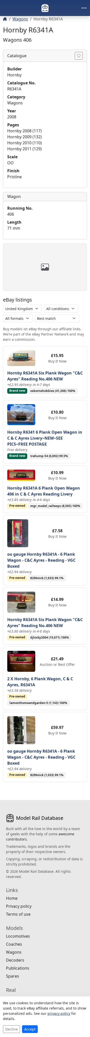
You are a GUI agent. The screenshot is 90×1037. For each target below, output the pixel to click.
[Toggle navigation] (84, 8)
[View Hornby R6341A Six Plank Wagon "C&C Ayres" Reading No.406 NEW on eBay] (21, 357)
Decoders (15, 960)
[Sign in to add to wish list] (79, 56)
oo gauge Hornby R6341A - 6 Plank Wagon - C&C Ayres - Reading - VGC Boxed (41, 560)
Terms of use (18, 914)
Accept (30, 1029)
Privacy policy (19, 906)
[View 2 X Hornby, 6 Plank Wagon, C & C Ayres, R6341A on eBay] (21, 661)
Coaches (14, 944)
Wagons (20, 19)
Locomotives (18, 936)
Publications (17, 968)
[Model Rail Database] (45, 8)
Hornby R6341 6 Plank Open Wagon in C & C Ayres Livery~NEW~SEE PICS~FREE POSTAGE (44, 438)
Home (12, 898)
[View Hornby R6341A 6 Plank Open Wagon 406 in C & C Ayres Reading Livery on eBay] (21, 475)
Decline (11, 1029)
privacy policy (59, 1013)
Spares (12, 976)
